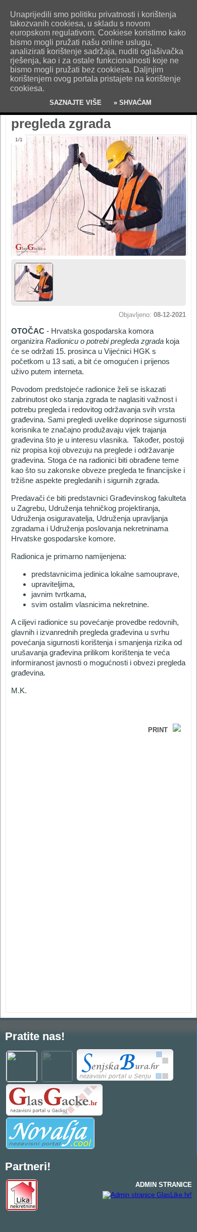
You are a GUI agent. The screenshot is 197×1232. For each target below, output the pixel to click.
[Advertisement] (92, 809)
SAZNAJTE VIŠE (76, 102)
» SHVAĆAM (132, 102)
